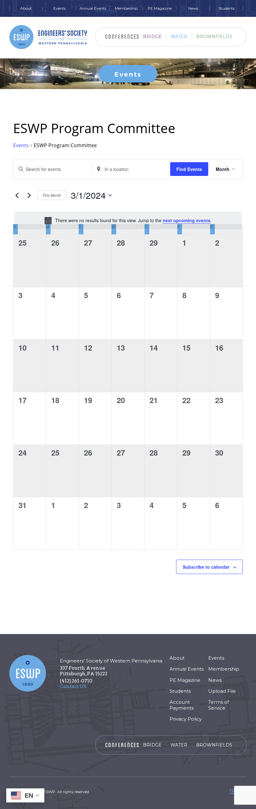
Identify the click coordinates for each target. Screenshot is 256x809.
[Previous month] (17, 195)
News (193, 8)
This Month (51, 195)
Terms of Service (218, 705)
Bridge (152, 36)
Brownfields (214, 36)
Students (226, 8)
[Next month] (29, 195)
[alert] (128, 220)
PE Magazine (160, 8)
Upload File (222, 691)
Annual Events (93, 8)
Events (59, 8)
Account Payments (182, 705)
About (26, 8)
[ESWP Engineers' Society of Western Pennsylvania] (48, 37)
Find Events (189, 169)
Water (178, 36)
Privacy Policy (186, 719)
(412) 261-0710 (76, 681)
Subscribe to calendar (206, 567)
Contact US (73, 686)
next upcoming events (186, 220)
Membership (126, 8)
